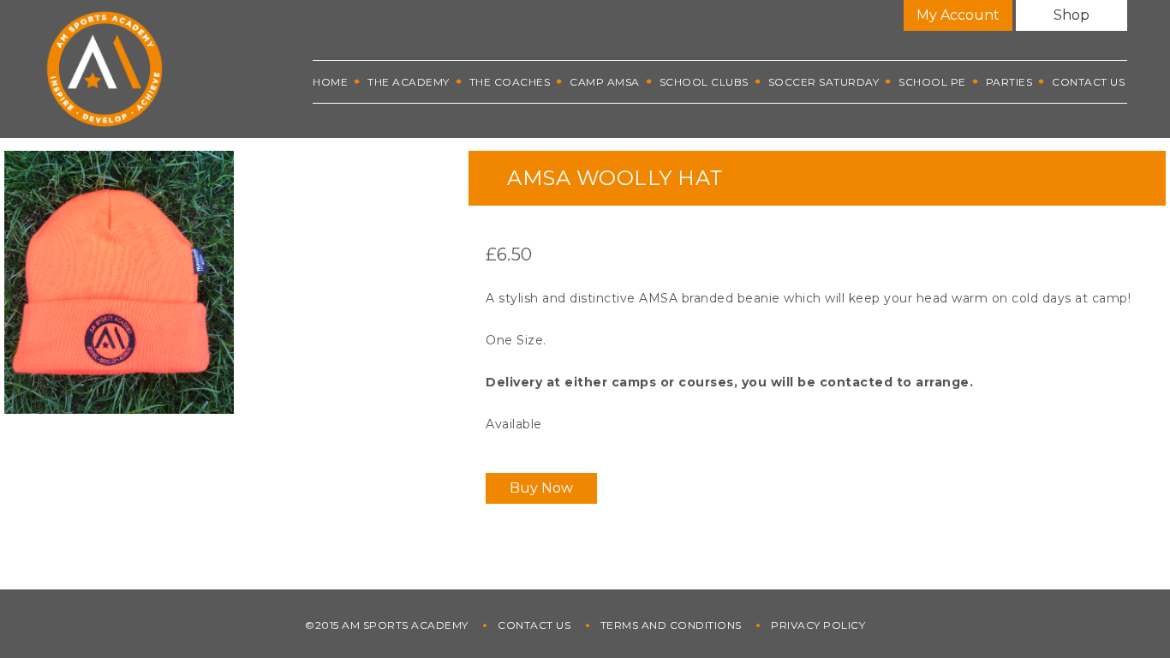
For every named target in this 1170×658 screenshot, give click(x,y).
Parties (1009, 81)
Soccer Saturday (824, 81)
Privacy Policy (818, 625)
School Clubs (704, 81)
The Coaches (510, 81)
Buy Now (541, 488)
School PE (932, 81)
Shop (1071, 15)
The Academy (408, 81)
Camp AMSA (605, 81)
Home (330, 81)
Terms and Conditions (671, 625)
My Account (958, 15)
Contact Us (1088, 81)
